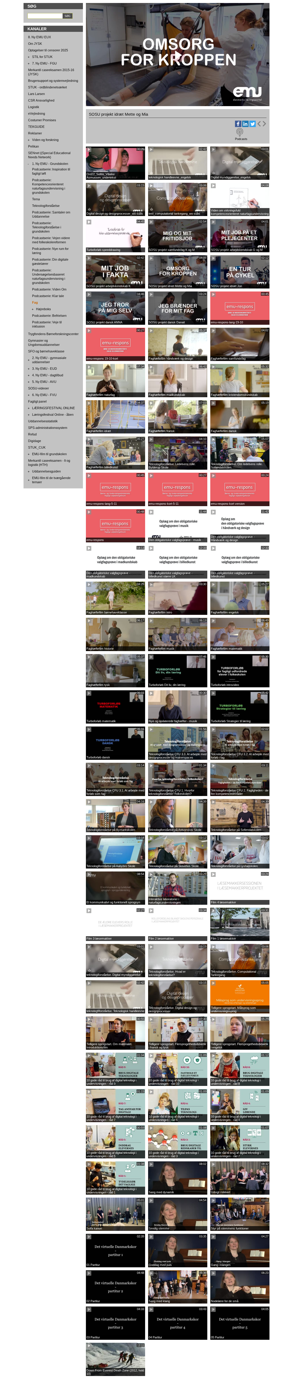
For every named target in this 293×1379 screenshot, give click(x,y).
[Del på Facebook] (238, 126)
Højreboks (43, 309)
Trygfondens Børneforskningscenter (53, 334)
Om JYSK (35, 43)
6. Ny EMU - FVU (44, 395)
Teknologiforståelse (46, 205)
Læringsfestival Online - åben (53, 414)
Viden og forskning (45, 140)
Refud (32, 434)
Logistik (33, 107)
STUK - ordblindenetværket (47, 87)
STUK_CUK (37, 447)
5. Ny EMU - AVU (44, 381)
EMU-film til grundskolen (49, 454)
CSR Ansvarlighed (41, 100)
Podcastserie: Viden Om (49, 289)
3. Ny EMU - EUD (44, 368)
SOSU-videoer (38, 388)
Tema (36, 199)
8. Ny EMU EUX (39, 37)
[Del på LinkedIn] (245, 126)
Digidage (34, 441)
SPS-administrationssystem (47, 427)
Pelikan (33, 146)
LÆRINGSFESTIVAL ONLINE (53, 408)
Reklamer (35, 133)
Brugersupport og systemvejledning (53, 80)
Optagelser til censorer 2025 (48, 50)
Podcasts (241, 139)
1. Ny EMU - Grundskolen (50, 163)
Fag (35, 302)
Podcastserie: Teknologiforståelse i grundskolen (46, 227)
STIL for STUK (42, 57)
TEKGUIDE (36, 126)
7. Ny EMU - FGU (44, 63)
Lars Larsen (36, 94)
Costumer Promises (42, 120)
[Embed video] (261, 123)
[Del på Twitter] (252, 126)
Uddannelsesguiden (46, 471)
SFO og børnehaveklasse (46, 351)
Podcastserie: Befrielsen (49, 315)
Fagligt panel (37, 401)
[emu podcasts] (240, 132)
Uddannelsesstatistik (43, 421)
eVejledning (36, 113)
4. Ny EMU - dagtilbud (47, 375)
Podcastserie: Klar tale (48, 296)
